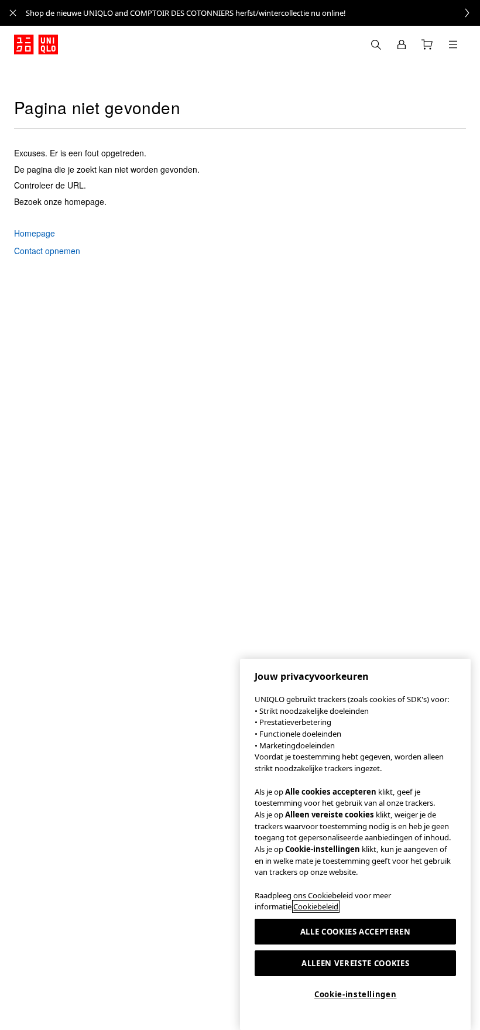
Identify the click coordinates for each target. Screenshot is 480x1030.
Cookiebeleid (315, 906)
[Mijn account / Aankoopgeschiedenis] (401, 44)
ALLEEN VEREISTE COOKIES (355, 963)
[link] (253, 13)
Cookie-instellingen (355, 994)
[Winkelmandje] (427, 44)
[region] (355, 844)
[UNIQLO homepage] (36, 44)
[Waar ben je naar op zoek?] (376, 44)
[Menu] (453, 44)
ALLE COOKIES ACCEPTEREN (355, 931)
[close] (13, 13)
